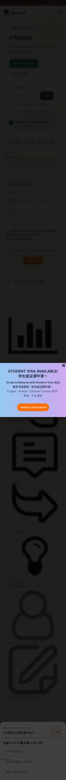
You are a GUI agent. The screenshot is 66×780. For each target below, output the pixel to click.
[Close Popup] (63, 365)
